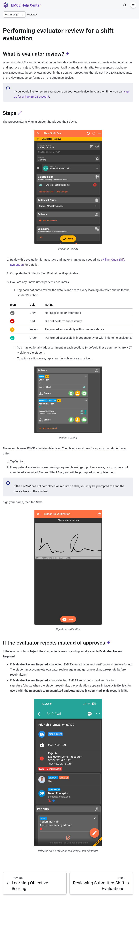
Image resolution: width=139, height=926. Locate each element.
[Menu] (133, 5)
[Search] (124, 5)
